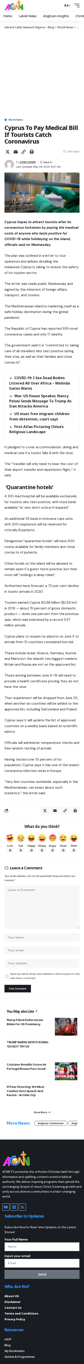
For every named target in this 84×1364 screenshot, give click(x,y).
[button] (58, 5)
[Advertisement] (42, 73)
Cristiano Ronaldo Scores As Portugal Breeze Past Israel (26, 1066)
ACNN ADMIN (27, 162)
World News (16, 120)
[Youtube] (5, 1207)
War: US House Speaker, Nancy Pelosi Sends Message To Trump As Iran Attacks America (40, 401)
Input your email (17, 1256)
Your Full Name (16, 1239)
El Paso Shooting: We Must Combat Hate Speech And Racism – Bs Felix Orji (25, 1091)
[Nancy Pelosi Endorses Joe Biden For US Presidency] (66, 1027)
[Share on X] (7, 151)
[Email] (16, 151)
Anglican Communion (51, 1123)
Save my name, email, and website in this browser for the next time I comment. (45, 976)
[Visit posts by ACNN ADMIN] (9, 164)
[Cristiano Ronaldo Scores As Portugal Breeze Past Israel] (66, 1071)
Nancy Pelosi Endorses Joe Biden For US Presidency (25, 1022)
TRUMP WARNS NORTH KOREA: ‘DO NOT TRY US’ (28, 1044)
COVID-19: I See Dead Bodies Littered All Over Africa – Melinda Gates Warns (39, 383)
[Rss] (22, 1207)
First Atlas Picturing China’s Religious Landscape (36, 429)
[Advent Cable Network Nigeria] (14, 5)
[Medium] (14, 1207)
